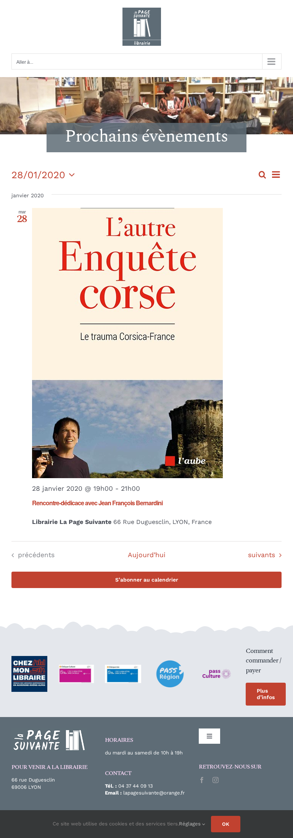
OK (225, 824)
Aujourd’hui (147, 555)
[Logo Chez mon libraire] (29, 658)
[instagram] (216, 780)
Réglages (190, 824)
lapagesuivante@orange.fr (153, 793)
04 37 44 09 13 (135, 786)
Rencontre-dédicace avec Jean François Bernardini (97, 502)
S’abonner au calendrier (146, 580)
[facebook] (202, 780)
